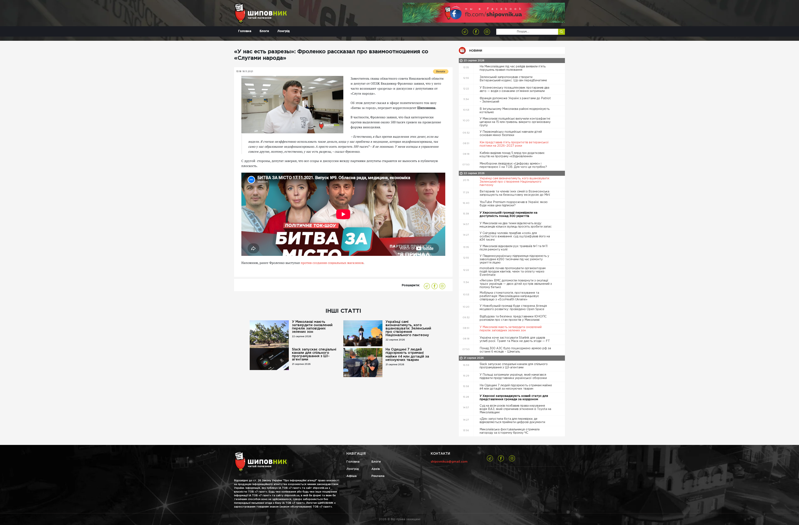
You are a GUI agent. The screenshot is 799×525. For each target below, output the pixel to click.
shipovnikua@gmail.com (449, 462)
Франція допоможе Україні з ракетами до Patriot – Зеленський (515, 100)
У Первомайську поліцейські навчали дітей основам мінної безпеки (511, 133)
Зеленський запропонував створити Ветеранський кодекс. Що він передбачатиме (514, 79)
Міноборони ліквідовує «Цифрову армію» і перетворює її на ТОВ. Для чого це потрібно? (514, 165)
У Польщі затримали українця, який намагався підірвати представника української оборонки (514, 376)
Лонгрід (283, 31)
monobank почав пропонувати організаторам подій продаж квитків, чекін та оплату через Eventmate (513, 271)
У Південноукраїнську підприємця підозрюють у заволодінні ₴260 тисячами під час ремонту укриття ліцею (514, 259)
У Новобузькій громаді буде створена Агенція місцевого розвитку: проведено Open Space (513, 308)
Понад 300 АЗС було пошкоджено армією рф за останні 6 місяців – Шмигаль (515, 350)
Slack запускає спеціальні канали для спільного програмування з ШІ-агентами (314, 354)
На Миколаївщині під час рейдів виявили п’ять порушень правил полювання (513, 68)
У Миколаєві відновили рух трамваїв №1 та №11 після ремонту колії (513, 248)
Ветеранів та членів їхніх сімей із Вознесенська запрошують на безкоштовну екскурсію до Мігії (515, 193)
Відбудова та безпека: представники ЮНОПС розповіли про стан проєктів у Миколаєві (513, 318)
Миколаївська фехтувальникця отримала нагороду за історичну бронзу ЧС (510, 431)
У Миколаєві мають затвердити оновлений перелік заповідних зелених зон (312, 326)
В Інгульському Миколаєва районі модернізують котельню (515, 111)
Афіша (351, 476)
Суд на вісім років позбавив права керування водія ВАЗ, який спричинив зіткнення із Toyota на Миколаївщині (515, 409)
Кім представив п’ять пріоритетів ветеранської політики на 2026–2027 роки (514, 144)
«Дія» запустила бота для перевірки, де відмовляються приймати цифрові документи (513, 420)
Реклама (378, 476)
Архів (375, 469)
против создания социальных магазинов (332, 263)
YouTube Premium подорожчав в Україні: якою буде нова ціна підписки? (514, 204)
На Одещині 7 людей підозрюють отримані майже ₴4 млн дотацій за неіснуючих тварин (407, 355)
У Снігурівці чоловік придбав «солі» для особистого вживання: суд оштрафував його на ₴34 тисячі (515, 236)
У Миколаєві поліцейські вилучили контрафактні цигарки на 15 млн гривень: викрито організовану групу (515, 122)
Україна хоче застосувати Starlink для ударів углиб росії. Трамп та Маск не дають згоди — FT (515, 339)
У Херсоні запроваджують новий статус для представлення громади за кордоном (514, 398)
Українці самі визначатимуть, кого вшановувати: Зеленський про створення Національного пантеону (408, 328)
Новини (475, 51)
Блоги (264, 31)
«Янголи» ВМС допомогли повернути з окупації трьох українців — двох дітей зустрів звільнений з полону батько (516, 284)
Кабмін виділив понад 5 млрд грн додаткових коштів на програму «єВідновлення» (512, 155)
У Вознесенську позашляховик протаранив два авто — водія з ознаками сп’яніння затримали (514, 89)
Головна (244, 31)
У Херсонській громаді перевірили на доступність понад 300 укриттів (508, 214)
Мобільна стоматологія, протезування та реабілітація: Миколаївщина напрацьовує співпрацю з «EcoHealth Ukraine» (509, 296)
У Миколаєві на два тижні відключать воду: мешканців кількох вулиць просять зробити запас (516, 225)
